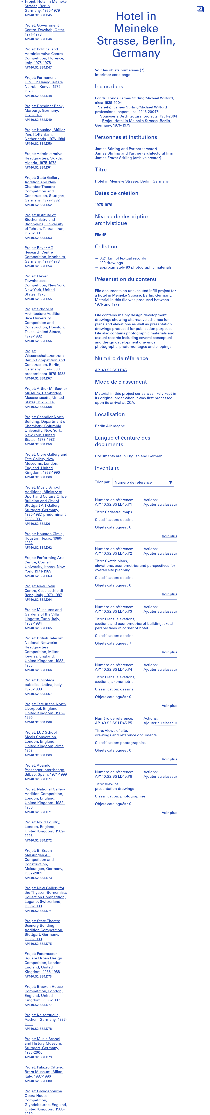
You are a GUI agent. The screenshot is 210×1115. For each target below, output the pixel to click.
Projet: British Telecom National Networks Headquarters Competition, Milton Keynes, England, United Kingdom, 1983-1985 (45, 652)
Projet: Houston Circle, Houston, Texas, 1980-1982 (44, 538)
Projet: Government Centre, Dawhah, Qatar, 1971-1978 (45, 30)
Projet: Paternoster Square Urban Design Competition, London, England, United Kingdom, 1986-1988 (44, 963)
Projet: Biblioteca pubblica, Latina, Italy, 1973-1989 (44, 685)
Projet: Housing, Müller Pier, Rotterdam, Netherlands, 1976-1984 (45, 134)
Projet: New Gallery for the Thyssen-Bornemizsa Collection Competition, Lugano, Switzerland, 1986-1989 (46, 897)
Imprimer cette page (112, 75)
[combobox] (143, 482)
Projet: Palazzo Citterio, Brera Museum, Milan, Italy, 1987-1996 (44, 1072)
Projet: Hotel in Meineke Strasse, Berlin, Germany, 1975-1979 (46, 6)
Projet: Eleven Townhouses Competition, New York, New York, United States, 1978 (45, 286)
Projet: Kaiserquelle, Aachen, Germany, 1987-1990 (46, 1020)
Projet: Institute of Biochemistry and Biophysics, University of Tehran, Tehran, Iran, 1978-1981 (44, 224)
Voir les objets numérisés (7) (119, 70)
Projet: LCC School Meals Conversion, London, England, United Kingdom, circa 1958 (44, 742)
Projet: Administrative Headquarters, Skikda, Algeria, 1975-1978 (44, 158)
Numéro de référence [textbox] (133, 483)
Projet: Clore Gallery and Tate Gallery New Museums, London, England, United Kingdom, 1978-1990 (46, 464)
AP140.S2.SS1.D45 (111, 370)
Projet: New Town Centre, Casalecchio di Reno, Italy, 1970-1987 (44, 591)
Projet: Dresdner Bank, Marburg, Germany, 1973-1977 (44, 111)
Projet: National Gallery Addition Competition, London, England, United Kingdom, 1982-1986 (45, 799)
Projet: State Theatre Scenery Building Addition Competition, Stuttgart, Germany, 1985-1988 (44, 930)
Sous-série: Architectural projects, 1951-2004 (138, 117)
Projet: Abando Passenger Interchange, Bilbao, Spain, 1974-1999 (46, 770)
